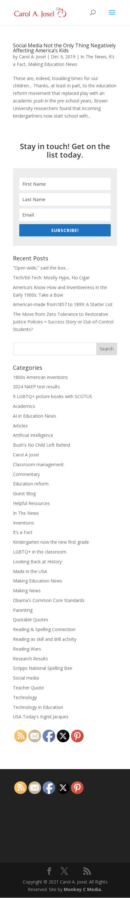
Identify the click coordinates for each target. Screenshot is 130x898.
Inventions (23, 523)
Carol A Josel (26, 455)
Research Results (30, 659)
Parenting (22, 610)
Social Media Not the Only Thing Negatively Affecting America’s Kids (64, 48)
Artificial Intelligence (33, 435)
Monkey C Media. (83, 889)
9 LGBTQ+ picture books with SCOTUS (52, 396)
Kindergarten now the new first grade (51, 542)
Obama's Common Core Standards (49, 600)
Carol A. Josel (32, 57)
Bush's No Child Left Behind (41, 445)
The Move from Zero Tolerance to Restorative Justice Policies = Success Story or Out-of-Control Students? (63, 321)
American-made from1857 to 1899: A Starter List (63, 304)
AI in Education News (34, 416)
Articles (20, 426)
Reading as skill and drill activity (44, 639)
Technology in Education (38, 707)
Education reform (31, 484)
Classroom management (38, 464)
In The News (93, 57)
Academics (24, 406)
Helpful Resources (31, 503)
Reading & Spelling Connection (44, 629)
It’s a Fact (22, 532)
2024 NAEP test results (36, 387)
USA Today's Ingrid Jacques (40, 717)
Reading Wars (27, 649)
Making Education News (52, 64)
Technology (25, 697)
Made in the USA (30, 571)
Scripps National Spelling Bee (42, 668)
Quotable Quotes (30, 620)
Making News (27, 591)
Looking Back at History (37, 562)
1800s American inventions (40, 377)
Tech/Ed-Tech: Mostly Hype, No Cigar (51, 278)
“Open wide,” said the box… (41, 268)
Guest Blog (24, 493)
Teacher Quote (28, 688)
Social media (26, 678)
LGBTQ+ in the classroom (39, 552)
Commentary (26, 474)
